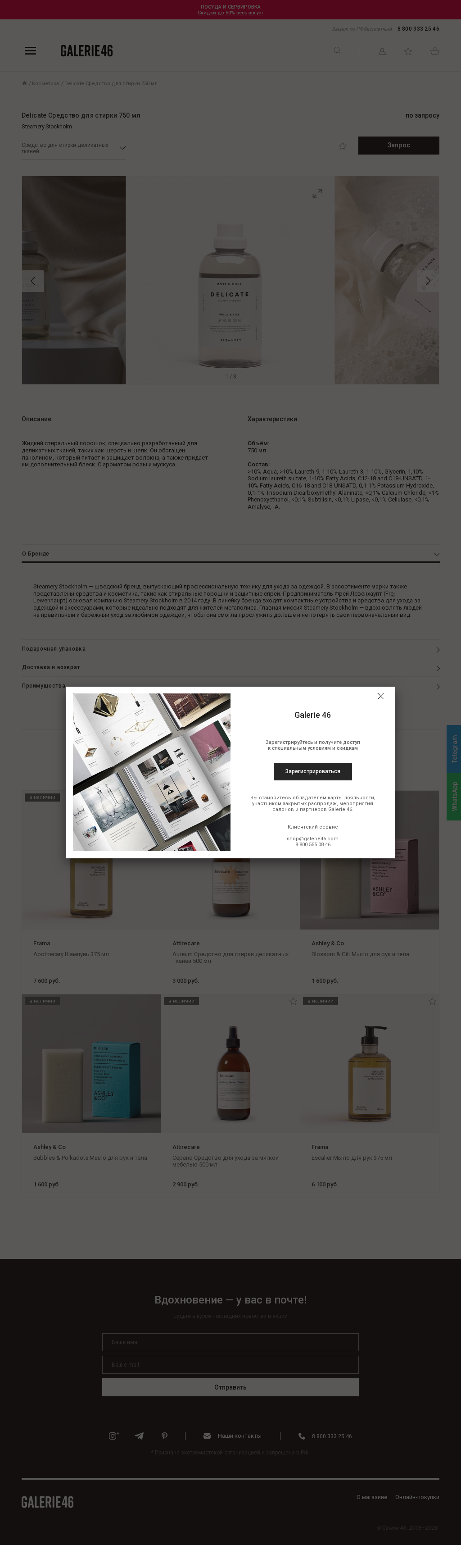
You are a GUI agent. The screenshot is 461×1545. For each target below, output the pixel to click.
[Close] (380, 696)
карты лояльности (351, 798)
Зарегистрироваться (312, 771)
